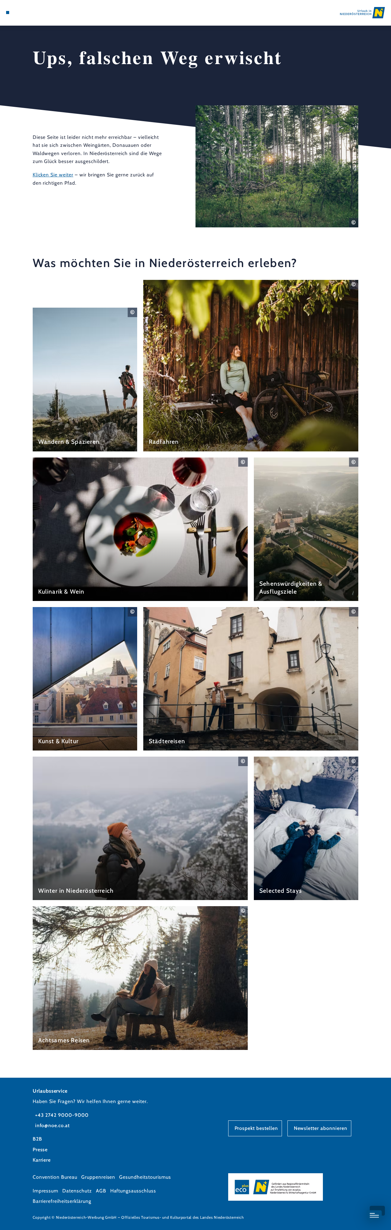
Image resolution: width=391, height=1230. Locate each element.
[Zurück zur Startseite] (362, 12)
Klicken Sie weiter (53, 175)
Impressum (46, 1191)
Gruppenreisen (98, 1177)
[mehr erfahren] (85, 379)
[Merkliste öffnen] (28, 12)
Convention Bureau (55, 1177)
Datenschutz (77, 1191)
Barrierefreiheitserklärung (62, 1201)
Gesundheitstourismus (145, 1177)
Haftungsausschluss (133, 1191)
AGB (101, 1191)
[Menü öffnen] (7, 12)
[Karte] (21, 12)
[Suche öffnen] (35, 12)
